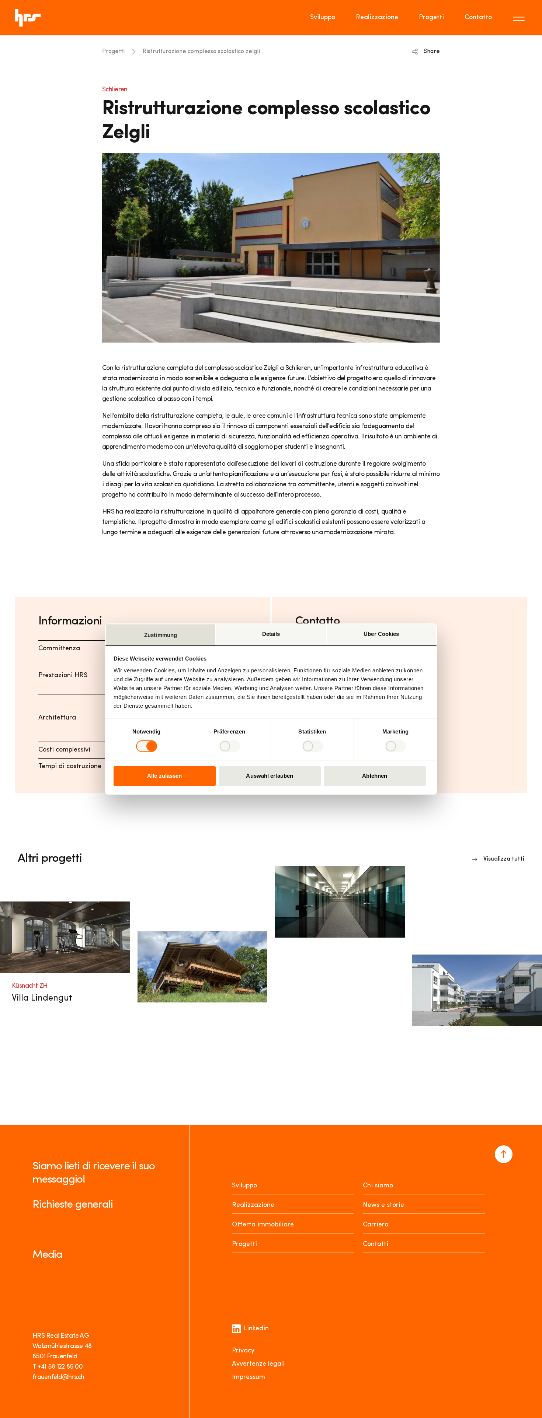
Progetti (431, 17)
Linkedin (256, 1329)
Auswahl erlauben (269, 776)
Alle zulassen (164, 776)
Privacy (243, 1351)
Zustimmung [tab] (160, 635)
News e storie (383, 1205)
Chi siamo (378, 1186)
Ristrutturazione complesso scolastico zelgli (201, 52)
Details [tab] (271, 634)
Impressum (248, 1377)
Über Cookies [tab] (381, 634)
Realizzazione (377, 17)
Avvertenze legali (258, 1364)
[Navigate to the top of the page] (504, 1154)
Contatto (478, 17)
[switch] (229, 746)
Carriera (376, 1225)
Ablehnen (374, 776)
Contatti (375, 1244)
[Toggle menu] (520, 17)
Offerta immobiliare (263, 1225)
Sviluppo (322, 17)
